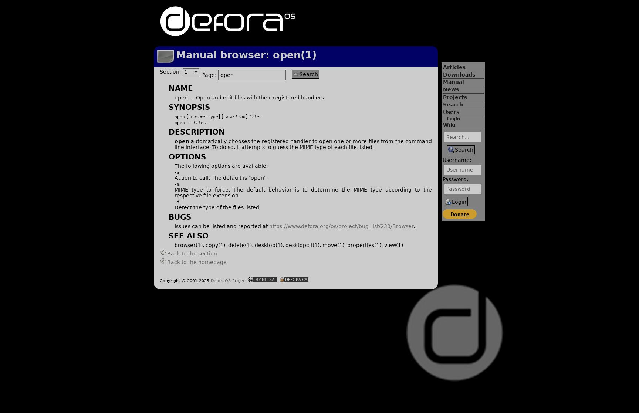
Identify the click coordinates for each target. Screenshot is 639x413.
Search (453, 105)
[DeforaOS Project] (228, 33)
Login (453, 118)
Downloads (459, 75)
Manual (453, 82)
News (451, 89)
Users (451, 112)
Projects (455, 97)
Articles (454, 67)
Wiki (449, 125)
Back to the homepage (197, 262)
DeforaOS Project (229, 280)
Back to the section (192, 254)
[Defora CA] (294, 280)
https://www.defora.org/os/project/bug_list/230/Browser (341, 226)
